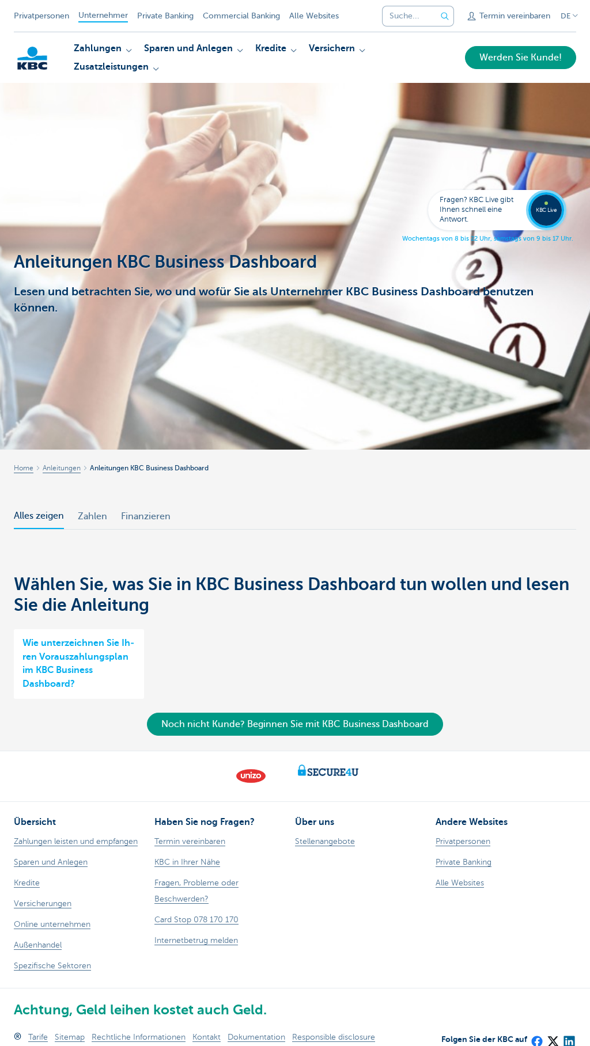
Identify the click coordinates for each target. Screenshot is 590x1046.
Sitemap (70, 1037)
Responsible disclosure (333, 1037)
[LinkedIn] (569, 1037)
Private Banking (165, 16)
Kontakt (206, 1037)
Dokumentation (256, 1037)
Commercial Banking (241, 16)
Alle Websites (314, 16)
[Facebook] (536, 1037)
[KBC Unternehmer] (32, 58)
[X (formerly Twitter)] (552, 1037)
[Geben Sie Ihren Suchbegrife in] (445, 16)
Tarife (38, 1037)
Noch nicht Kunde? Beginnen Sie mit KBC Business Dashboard (295, 724)
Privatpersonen (41, 16)
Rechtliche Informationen (139, 1037)
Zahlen (92, 516)
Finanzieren (146, 516)
